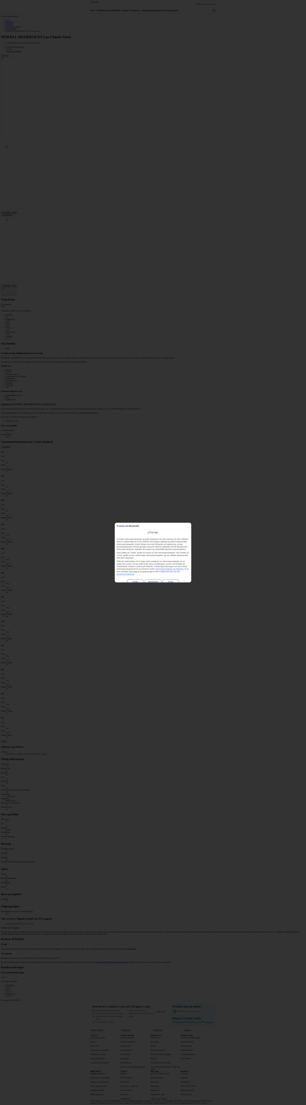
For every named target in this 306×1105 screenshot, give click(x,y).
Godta (135, 582)
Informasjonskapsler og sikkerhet (169, 569)
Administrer (153, 582)
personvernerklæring (125, 574)
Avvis (170, 582)
